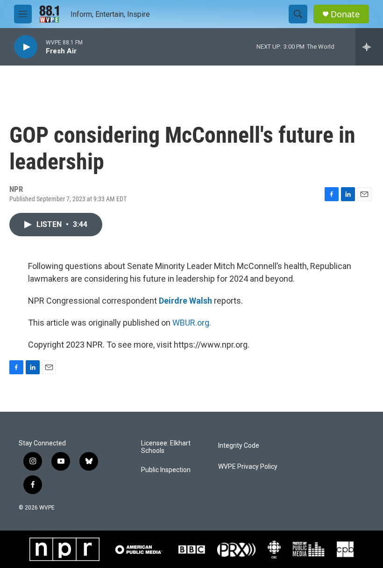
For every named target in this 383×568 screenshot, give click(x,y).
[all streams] (369, 47)
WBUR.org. (191, 323)
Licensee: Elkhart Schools (166, 447)
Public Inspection (166, 469)
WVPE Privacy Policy (247, 466)
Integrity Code (238, 445)
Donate (345, 14)
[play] (25, 47)
